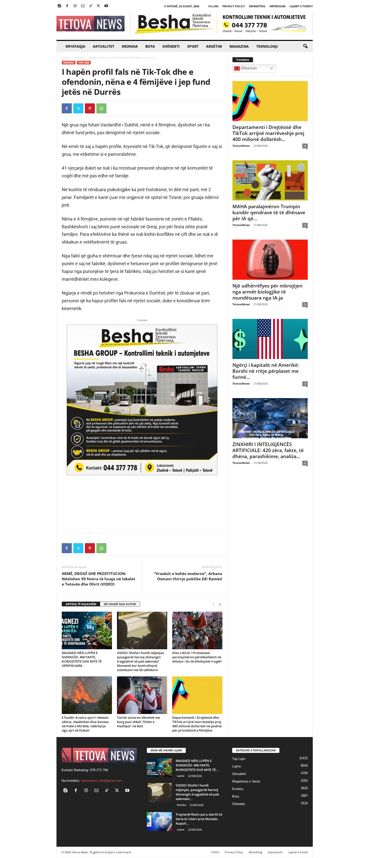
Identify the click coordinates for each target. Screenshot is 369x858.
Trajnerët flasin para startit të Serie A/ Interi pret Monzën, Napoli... (199, 819)
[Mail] (83, 6)
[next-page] (219, 604)
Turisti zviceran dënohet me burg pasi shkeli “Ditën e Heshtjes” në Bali (138, 721)
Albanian (248, 68)
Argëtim (214, 46)
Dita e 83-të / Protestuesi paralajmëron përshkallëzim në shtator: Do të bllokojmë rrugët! (197, 657)
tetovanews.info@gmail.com (101, 780)
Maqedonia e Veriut (246, 781)
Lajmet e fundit (301, 6)
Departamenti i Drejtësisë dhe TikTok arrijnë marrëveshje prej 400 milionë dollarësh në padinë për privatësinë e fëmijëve (197, 724)
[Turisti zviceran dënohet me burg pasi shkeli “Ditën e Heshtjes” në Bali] (142, 695)
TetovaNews (241, 146)
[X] (98, 6)
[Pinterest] (90, 108)
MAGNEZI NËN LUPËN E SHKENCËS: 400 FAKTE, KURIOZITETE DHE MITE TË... (197, 765)
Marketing (257, 6)
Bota (150, 46)
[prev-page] (213, 604)
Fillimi (213, 6)
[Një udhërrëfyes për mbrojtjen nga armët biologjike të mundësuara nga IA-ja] (270, 260)
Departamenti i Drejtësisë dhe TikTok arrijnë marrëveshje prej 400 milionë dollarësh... (268, 133)
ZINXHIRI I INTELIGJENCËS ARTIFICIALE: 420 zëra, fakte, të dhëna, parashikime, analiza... (268, 450)
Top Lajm (84, 62)
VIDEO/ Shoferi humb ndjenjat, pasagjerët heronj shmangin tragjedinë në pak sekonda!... (197, 792)
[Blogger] (59, 6)
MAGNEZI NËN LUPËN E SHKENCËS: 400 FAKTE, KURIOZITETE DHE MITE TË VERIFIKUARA (82, 659)
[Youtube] (106, 6)
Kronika (130, 46)
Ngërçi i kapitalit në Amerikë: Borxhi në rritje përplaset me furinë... (265, 371)
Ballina (66, 57)
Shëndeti (171, 46)
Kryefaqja (75, 46)
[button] (305, 46)
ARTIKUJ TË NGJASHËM (81, 604)
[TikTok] (91, 6)
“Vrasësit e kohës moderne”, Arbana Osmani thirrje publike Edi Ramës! (188, 576)
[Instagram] (75, 6)
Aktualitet (103, 46)
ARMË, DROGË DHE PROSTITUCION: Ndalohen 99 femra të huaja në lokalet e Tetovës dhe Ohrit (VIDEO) (98, 579)
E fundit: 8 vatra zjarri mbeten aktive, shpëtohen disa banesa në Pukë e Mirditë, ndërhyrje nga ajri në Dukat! (85, 724)
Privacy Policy (233, 6)
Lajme (180, 775)
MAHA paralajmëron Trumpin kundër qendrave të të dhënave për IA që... (268, 212)
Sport (193, 46)
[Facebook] (67, 6)
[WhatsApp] (101, 108)
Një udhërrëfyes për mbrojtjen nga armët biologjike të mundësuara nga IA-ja (267, 291)
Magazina (239, 46)
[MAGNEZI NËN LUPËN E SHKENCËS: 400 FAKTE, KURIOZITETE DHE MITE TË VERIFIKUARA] (87, 630)
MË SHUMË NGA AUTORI (120, 604)
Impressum (277, 6)
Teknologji (267, 46)
